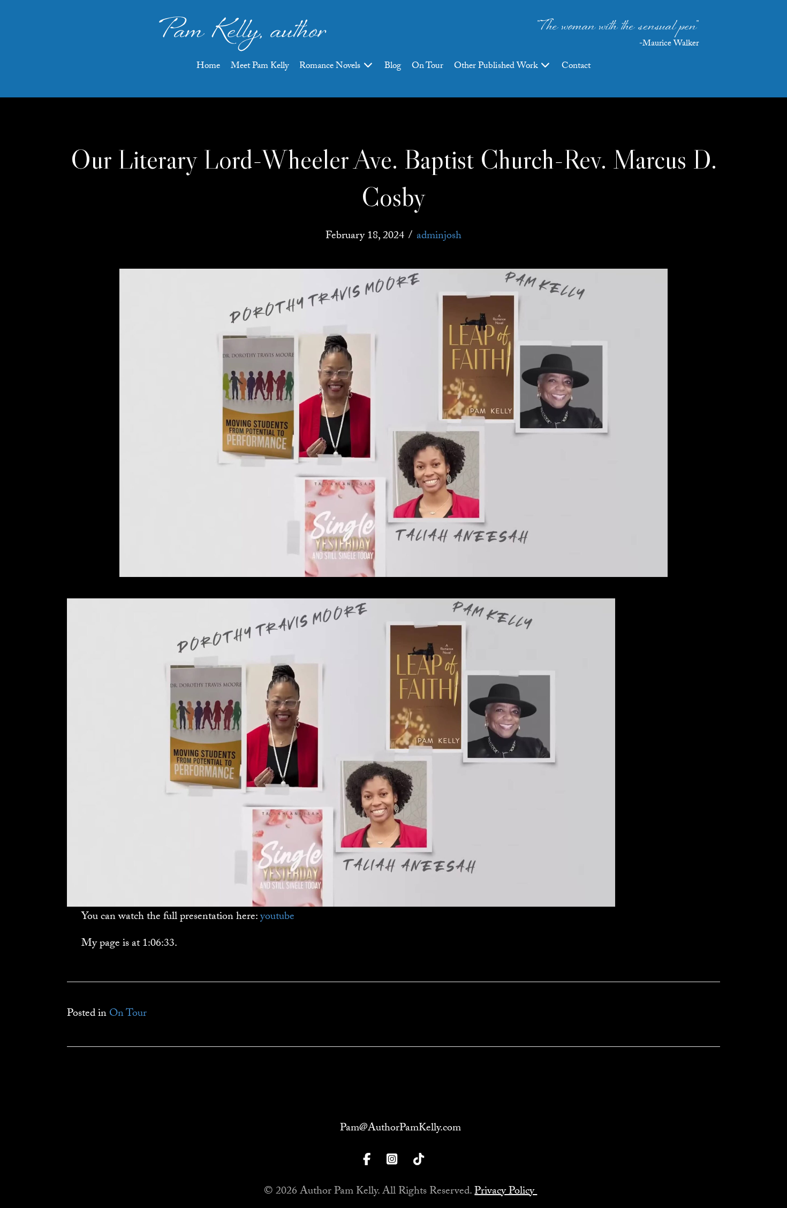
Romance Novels (330, 66)
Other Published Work (497, 66)
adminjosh (439, 236)
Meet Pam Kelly (260, 66)
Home (208, 66)
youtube (277, 917)
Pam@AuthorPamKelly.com (400, 1129)
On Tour (427, 66)
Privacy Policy (505, 1192)
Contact (576, 66)
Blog (392, 66)
